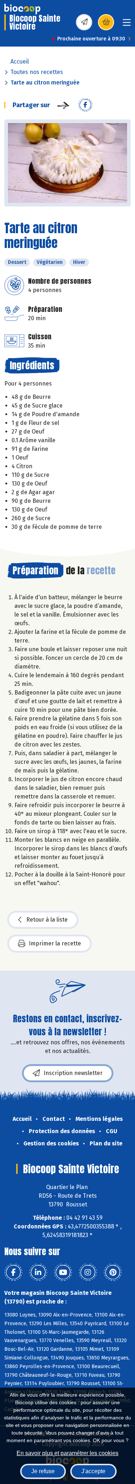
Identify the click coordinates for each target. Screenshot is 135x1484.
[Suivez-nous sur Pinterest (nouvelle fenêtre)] (113, 1272)
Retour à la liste (47, 919)
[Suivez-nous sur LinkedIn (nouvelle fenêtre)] (38, 1272)
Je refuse (43, 1471)
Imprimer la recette (55, 943)
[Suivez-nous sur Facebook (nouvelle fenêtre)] (13, 1272)
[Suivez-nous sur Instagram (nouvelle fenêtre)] (88, 1272)
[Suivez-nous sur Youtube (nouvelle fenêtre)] (63, 1272)
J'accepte (93, 1471)
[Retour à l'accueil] (22, 9)
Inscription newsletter (73, 1073)
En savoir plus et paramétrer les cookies (67, 1453)
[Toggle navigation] (127, 24)
